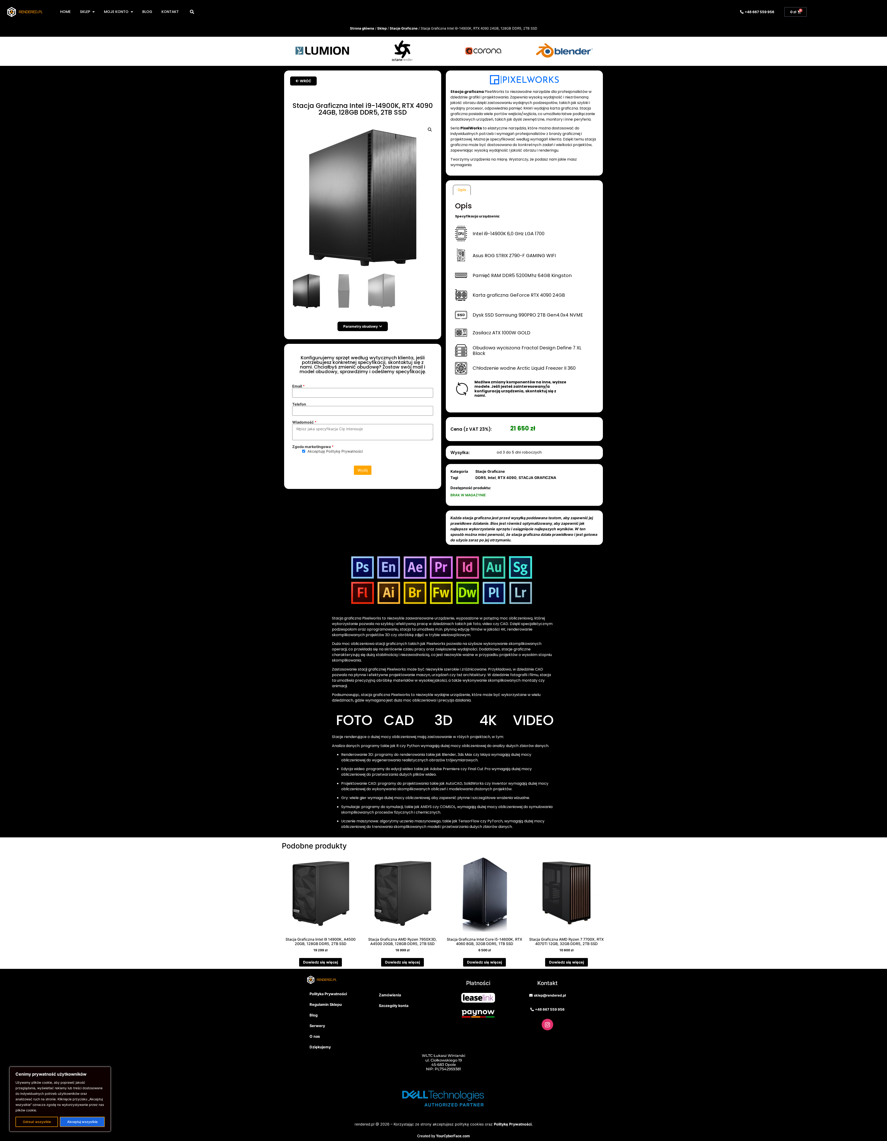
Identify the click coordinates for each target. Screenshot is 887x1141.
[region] (60, 1099)
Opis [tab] (462, 189)
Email (298, 386)
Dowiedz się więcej (320, 962)
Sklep (382, 28)
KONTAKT (170, 11)
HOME (65, 11)
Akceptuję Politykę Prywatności (335, 451)
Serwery (317, 1025)
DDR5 (480, 477)
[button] (192, 12)
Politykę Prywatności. (513, 1124)
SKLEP (85, 11)
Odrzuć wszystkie (37, 1122)
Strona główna (362, 28)
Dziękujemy (320, 1047)
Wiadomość (304, 422)
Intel (492, 477)
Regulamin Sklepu (326, 1004)
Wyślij (363, 470)
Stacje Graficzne (404, 28)
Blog (314, 1015)
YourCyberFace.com (453, 1136)
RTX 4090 (507, 477)
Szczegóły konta (393, 1005)
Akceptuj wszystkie (82, 1122)
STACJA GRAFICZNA (537, 477)
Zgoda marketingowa (313, 446)
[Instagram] (547, 1024)
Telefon (299, 404)
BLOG (147, 11)
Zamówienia (390, 995)
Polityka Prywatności (328, 994)
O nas (315, 1036)
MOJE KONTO (116, 11)
